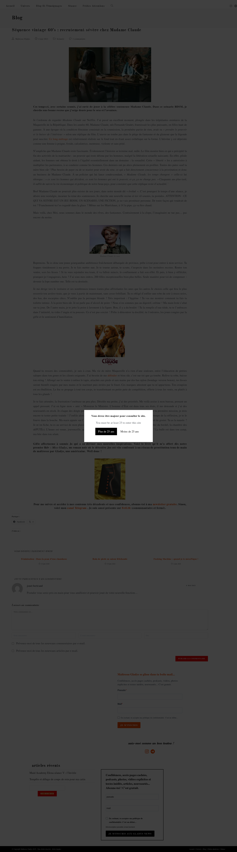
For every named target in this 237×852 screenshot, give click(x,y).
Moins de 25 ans (129, 431)
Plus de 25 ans (106, 431)
